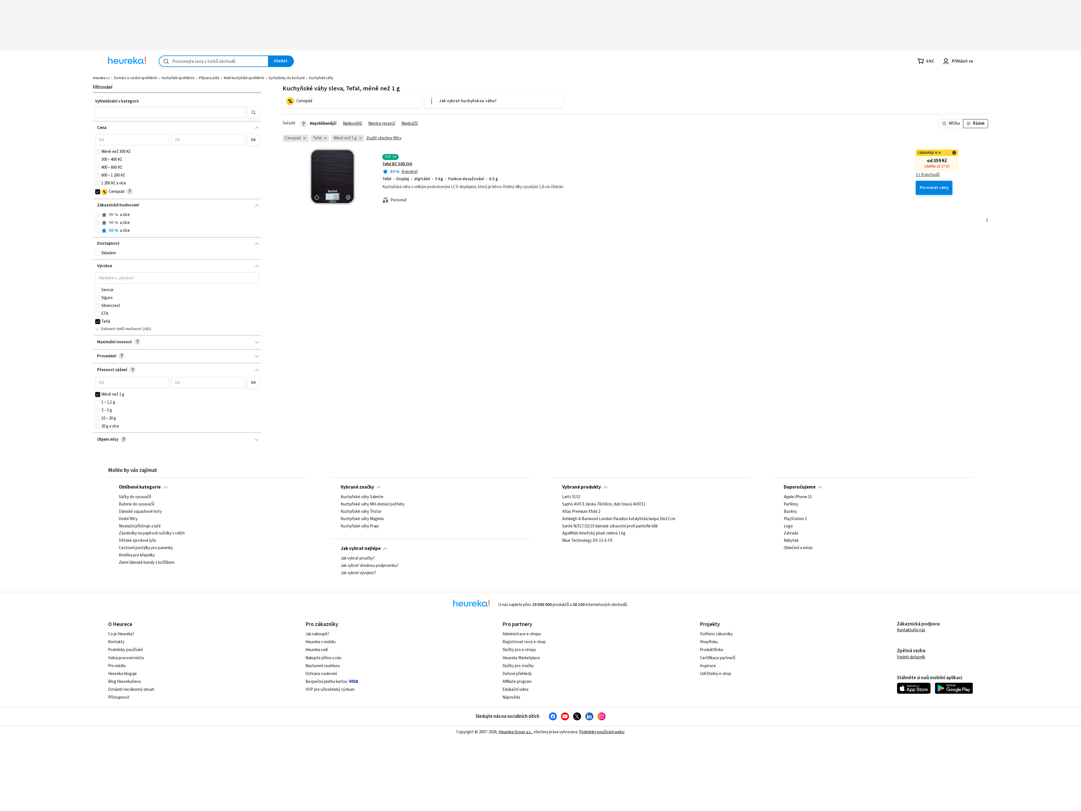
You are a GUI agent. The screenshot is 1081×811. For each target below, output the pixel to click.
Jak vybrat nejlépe (361, 548)
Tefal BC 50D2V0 (397, 164)
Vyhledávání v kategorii (117, 101)
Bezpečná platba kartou (326, 682)
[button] (170, 112)
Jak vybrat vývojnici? (358, 573)
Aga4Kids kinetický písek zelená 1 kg (594, 533)
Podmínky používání (125, 650)
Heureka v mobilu (320, 642)
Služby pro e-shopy (519, 650)
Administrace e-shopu (521, 634)
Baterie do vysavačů (136, 504)
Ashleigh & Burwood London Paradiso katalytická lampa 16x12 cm (618, 519)
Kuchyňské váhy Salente (362, 497)
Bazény (790, 511)
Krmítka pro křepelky (137, 555)
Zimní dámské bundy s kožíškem (147, 562)
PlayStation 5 (795, 519)
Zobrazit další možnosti (121, 328)
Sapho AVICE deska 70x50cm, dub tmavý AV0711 (604, 504)
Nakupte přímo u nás (323, 658)
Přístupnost (118, 697)
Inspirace (708, 666)
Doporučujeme (800, 487)
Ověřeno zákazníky (716, 634)
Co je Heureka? (121, 634)
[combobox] (214, 61)
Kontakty (116, 642)
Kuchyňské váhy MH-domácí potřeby (373, 504)
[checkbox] (97, 151)
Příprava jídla (209, 78)
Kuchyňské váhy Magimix (362, 519)
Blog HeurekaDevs (124, 682)
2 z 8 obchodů (928, 175)
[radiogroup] (177, 223)
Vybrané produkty (581, 487)
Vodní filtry (128, 519)
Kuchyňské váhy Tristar (361, 511)
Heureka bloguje (122, 674)
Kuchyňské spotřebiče (178, 78)
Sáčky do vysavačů (135, 497)
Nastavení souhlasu (322, 666)
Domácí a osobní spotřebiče (135, 78)
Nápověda (511, 697)
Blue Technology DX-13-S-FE (587, 541)
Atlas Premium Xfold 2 (581, 511)
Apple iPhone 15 (798, 497)
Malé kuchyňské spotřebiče (244, 78)
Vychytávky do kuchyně (287, 78)
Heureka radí (316, 650)
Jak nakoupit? (317, 634)
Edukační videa (515, 689)
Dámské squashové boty (140, 511)
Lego (788, 526)
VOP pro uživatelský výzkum (329, 689)
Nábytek (791, 541)
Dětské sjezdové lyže (137, 541)
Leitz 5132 (571, 497)
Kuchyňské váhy (321, 78)
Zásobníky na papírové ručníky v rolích (152, 533)
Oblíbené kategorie (140, 487)
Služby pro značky (518, 666)
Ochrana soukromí (321, 674)
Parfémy (791, 504)
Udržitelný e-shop (715, 674)
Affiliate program (516, 682)
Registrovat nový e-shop (524, 642)
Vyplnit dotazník (911, 657)
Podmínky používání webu (601, 732)
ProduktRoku (711, 650)
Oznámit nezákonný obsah (131, 689)
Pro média (117, 666)
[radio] (97, 214)
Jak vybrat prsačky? (358, 558)
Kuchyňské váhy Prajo (360, 526)
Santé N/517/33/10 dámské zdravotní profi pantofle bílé (610, 526)
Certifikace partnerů (717, 658)
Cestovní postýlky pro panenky (146, 548)
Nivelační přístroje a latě (140, 526)
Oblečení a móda (798, 548)
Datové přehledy (517, 674)
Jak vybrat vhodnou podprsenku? (370, 566)
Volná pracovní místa (126, 658)
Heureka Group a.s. (515, 732)
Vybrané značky (357, 487)
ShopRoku (709, 642)
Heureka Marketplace (521, 658)
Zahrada (791, 533)
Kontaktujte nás (911, 630)
